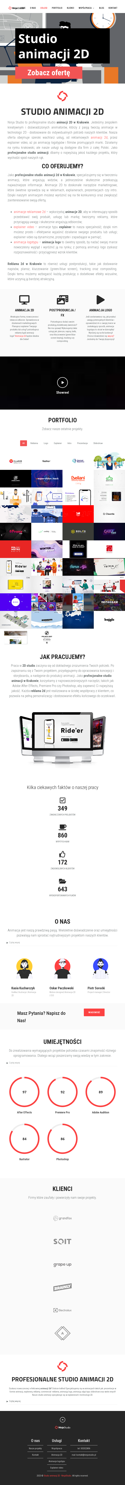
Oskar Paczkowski (62, 988)
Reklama (34, 443)
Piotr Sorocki (96, 988)
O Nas (33, 8)
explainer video (24, 227)
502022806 (85, 1448)
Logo (46, 443)
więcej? (111, 336)
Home (22, 8)
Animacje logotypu (57, 1461)
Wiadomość (94, 1012)
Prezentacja (82, 443)
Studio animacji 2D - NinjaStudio (57, 1475)
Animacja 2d (20, 336)
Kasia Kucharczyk (23, 988)
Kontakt (113, 8)
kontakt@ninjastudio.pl (86, 1455)
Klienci (70, 8)
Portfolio (57, 8)
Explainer (58, 443)
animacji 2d (99, 137)
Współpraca (85, 8)
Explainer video (56, 1467)
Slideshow (98, 443)
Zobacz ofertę (48, 72)
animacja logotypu (26, 242)
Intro (69, 443)
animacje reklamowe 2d (30, 212)
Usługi (43, 8)
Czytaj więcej (14, 942)
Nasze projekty (35, 1448)
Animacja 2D (56, 1455)
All (23, 443)
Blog (101, 8)
